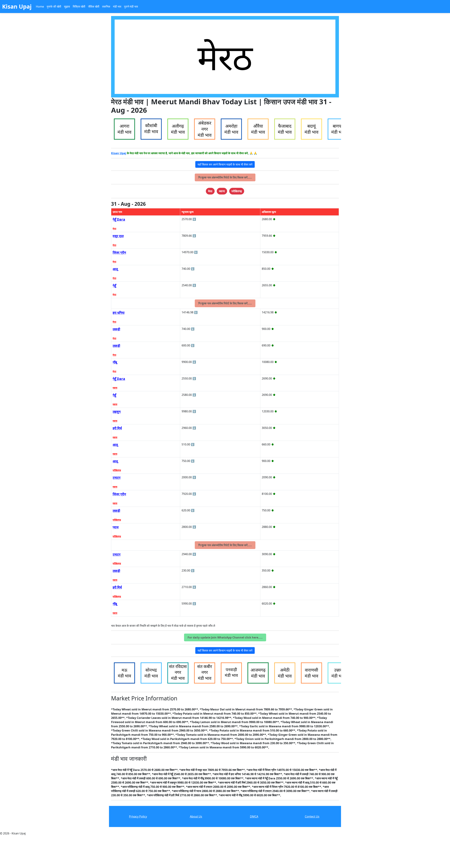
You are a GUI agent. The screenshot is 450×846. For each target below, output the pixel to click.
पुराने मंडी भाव (131, 6)
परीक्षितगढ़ (117, 470)
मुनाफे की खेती (54, 6)
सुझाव (67, 6)
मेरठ (114, 228)
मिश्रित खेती (79, 6)
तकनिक (106, 6)
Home (40, 6)
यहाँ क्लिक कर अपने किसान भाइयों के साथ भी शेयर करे (225, 164)
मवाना (115, 387)
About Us (196, 816)
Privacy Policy (138, 816)
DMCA (254, 816)
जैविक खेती (93, 6)
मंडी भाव (117, 6)
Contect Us (312, 816)
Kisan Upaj (118, 153)
